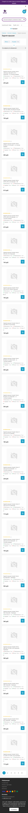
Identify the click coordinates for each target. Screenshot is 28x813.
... (21, 25)
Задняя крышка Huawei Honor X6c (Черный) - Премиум (11, 719)
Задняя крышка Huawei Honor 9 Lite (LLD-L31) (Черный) (11, 504)
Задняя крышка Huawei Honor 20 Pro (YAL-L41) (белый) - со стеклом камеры (11, 217)
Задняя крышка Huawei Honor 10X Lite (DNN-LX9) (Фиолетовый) (11, 109)
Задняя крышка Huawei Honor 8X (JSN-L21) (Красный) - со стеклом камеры (11, 360)
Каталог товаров (12, 33)
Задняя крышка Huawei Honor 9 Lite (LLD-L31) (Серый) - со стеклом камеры (11, 469)
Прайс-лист (16, 25)
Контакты (4, 788)
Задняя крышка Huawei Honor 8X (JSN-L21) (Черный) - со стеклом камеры (11, 396)
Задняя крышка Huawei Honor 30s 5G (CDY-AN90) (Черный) (11, 288)
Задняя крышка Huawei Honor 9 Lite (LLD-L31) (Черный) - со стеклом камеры (11, 541)
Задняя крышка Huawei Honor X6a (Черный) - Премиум (11, 612)
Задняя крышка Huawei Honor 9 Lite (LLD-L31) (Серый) (11, 432)
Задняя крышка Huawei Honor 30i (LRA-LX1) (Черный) (11, 253)
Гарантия (4, 786)
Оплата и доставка (6, 784)
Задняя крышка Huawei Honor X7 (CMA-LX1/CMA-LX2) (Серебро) (11, 754)
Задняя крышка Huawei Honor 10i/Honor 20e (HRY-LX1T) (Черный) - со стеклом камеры (11, 73)
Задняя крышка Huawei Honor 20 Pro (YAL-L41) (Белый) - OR (11, 181)
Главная (4, 33)
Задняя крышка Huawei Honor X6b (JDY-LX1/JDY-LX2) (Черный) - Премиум (11, 648)
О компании (5, 782)
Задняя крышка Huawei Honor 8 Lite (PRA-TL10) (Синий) (11, 323)
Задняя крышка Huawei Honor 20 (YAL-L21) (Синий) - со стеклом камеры (11, 145)
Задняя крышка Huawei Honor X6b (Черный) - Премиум (11, 684)
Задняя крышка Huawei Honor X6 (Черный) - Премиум (11, 576)
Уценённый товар (6, 25)
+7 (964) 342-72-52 (6, 798)
